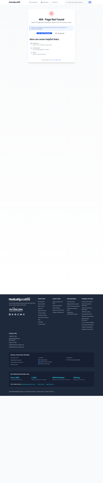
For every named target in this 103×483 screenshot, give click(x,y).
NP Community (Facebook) (74, 360)
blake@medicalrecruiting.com (28, 384)
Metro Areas (41, 306)
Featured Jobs (56, 308)
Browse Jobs (61, 33)
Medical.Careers (14, 364)
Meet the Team (42, 310)
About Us (40, 308)
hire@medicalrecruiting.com (16, 347)
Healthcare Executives (87, 316)
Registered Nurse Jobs (73, 304)
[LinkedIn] (10, 314)
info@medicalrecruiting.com (16, 345)
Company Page (43, 360)
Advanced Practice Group (46, 361)
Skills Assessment (57, 305)
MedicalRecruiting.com (16, 360)
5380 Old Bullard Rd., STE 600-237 (14, 339)
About (55, 2)
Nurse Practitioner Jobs (73, 306)
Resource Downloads (58, 310)
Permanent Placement (88, 325)
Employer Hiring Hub (87, 329)
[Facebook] (15, 314)
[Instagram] (18, 314)
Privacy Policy (41, 324)
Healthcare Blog (42, 315)
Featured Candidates (87, 327)
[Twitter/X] (12, 314)
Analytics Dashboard (58, 312)
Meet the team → (50, 384)
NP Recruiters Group (45, 363)
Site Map (40, 322)
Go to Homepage (45, 33)
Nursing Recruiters (87, 314)
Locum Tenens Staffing (88, 322)
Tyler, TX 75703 (13, 342)
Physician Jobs (71, 301)
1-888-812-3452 (13, 336)
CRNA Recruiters (86, 312)
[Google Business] (24, 314)
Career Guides (42, 313)
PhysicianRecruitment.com (17, 362)
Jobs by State (41, 304)
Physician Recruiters (87, 301)
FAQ (39, 319)
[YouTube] (21, 314)
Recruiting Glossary (43, 317)
